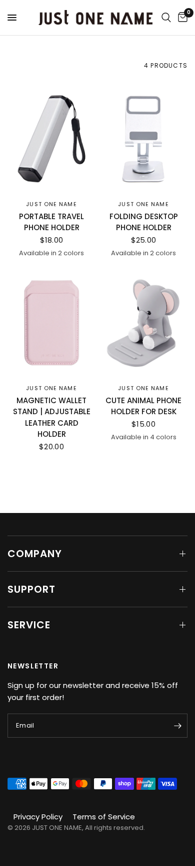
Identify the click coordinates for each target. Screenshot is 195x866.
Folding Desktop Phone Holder (144, 222)
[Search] (166, 17)
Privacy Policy (38, 816)
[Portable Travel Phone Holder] (52, 139)
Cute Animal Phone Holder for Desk (144, 406)
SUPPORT (32, 589)
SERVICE (29, 625)
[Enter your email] (178, 726)
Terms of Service (103, 816)
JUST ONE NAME (51, 204)
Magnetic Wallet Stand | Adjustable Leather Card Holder (51, 417)
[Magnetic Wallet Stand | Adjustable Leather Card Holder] (52, 323)
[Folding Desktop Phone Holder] (144, 139)
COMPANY (35, 554)
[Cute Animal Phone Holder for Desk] (144, 323)
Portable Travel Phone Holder (51, 222)
